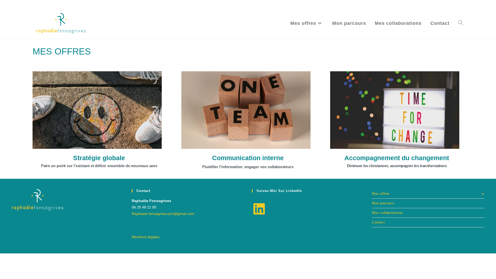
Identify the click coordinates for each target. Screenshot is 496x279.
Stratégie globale (99, 157)
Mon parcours (383, 203)
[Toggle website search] (460, 23)
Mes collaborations (387, 213)
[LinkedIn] (259, 209)
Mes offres (381, 194)
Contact (378, 222)
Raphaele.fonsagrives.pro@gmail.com (163, 214)
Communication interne (248, 157)
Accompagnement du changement (396, 157)
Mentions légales (145, 237)
